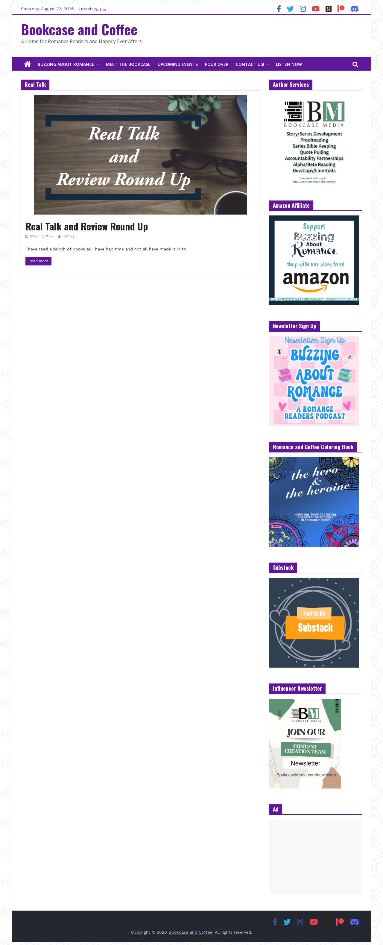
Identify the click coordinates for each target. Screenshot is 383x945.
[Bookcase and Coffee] (27, 64)
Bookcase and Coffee (79, 29)
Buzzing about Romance (66, 64)
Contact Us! (250, 64)
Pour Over (217, 64)
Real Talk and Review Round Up (86, 226)
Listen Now (289, 64)
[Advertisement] (315, 856)
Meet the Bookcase (128, 64)
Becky (69, 236)
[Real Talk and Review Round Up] (140, 98)
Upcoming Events (178, 64)
